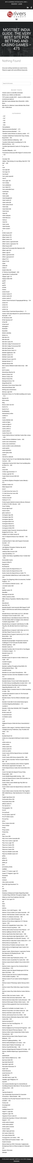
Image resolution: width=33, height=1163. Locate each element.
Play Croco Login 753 (8, 843)
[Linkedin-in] (28, 7)
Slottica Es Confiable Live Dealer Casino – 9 (14, 1008)
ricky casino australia (8, 882)
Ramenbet (5, 875)
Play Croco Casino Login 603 (10, 840)
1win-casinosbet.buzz (8, 189)
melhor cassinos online (8, 596)
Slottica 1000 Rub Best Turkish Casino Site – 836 (15, 914)
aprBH (4, 281)
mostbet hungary (7, 661)
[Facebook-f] (31, 7)
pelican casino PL (7, 803)
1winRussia (5, 191)
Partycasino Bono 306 (8, 799)
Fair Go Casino (6, 495)
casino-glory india (7, 452)
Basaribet (4, 331)
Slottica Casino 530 (7, 955)
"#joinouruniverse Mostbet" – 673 (11, 129)
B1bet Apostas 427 (7, 320)
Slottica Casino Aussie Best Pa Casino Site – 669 (15, 960)
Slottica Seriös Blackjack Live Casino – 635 (13, 1042)
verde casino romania (8, 1126)
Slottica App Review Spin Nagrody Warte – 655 (15, 936)
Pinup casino (5, 830)
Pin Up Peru (5, 819)
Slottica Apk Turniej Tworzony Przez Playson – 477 (16, 929)
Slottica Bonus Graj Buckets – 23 (11, 942)
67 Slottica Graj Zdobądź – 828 (10, 272)
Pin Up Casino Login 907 (8, 814)
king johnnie (5, 564)
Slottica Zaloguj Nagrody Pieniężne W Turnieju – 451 (16, 1049)
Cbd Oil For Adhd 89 (7, 457)
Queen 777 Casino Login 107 (10, 871)
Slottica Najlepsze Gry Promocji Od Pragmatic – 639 (16, 1028)
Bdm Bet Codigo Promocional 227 (11, 344)
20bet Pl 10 (5, 259)
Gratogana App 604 (7, 519)
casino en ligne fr (6, 424)
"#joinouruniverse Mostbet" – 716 (11, 131)
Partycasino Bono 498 (8, 801)
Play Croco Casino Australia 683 (11, 838)
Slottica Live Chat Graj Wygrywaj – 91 (12, 1023)
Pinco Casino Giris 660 (8, 823)
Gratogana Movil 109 (8, 521)
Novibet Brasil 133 (7, 736)
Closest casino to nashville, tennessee (12, 92)
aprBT (4, 283)
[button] (16, 19)
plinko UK (4, 860)
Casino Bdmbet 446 (7, 420)
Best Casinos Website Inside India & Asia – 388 (15, 365)
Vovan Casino (6, 1128)
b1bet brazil (5, 324)
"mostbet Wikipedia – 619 (9, 150)
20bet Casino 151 (7, 237)
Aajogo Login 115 (7, 276)
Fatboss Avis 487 (7, 497)
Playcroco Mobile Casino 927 (10, 853)
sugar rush (5, 1068)
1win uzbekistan (6, 185)
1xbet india (5, 206)
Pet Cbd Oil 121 (6, 806)
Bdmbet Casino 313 (7, 355)
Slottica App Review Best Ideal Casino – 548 (14, 934)
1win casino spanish (7, 176)
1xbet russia (5, 224)
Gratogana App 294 (7, 517)
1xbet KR (4, 213)
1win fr (4, 178)
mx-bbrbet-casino (7, 717)
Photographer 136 (7, 808)
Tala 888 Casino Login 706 (9, 1077)
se (2, 886)
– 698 (3, 122)
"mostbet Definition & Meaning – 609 (12, 140)
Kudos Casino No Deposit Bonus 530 (12, 571)
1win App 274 (6, 172)
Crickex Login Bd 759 (8, 474)
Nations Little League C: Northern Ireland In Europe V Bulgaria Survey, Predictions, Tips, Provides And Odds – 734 (16, 729)
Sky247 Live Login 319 (8, 899)
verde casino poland (7, 1124)
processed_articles (7, 867)
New (3, 733)
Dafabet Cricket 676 (7, 484)
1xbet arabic (5, 196)
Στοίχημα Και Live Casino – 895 (11, 1137)
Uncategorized (6, 1105)
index (3, 538)
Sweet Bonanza (6, 1071)
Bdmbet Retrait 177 (7, 361)
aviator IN (5, 302)
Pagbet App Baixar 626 (8, 797)
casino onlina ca (6, 426)
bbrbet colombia (6, 333)
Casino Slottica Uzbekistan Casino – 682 (13, 439)
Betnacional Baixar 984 (8, 387)
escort (4, 489)
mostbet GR (5, 655)
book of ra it (5, 409)
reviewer (4, 880)
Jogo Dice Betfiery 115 (8, 553)
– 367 (3, 118)
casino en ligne (6, 422)
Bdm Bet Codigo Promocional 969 (11, 346)
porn (3, 864)
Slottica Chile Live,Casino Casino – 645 (12, 995)
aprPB (4, 285)
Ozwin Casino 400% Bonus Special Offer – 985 (14, 757)
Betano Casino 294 (7, 376)
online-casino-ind (6, 746)
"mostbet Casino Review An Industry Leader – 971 (15, 133)
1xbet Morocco (6, 217)
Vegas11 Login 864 (7, 1111)
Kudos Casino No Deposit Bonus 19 (11, 568)
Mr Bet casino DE (6, 712)
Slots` (3, 906)
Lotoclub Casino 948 (7, 586)
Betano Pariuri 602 (7, 378)
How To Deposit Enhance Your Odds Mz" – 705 (14, 536)
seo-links (4, 891)
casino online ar (6, 428)
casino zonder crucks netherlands (11, 446)
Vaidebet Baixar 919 (7, 1109)
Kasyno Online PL (7, 562)
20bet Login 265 (6, 250)
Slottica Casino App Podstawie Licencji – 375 (14, 957)
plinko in (4, 858)
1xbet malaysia (6, 215)
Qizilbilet (4, 869)
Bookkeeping (5, 411)
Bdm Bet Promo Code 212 (9, 350)
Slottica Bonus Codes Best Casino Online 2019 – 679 (16, 940)
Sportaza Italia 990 (7, 1060)
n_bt (3, 719)
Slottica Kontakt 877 (7, 1021)
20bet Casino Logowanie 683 (10, 241)
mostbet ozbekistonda (8, 679)
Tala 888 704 (5, 1075)
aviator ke (5, 305)
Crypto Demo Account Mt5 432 (10, 476)
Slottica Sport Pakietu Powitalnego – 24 (13, 1045)
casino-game (5, 448)
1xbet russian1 (6, 228)
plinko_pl (4, 862)
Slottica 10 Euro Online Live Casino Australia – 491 (16, 912)
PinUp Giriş (5, 832)
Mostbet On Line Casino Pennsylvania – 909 (14, 672)
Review (4, 877)
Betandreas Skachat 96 (8, 372)
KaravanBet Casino (7, 560)
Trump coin (5, 1102)
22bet (3, 263)
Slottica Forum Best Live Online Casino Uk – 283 (15, 1010)
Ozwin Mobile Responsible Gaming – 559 (13, 776)
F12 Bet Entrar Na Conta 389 (10, 493)
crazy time (5, 469)
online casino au (6, 742)
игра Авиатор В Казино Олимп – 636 (12, 1139)
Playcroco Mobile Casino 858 (10, 851)
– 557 (3, 120)
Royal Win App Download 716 (10, 884)
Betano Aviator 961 (7, 374)
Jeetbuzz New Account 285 (9, 551)
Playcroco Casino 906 (8, 849)
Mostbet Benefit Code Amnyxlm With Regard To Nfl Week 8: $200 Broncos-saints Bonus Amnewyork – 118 (16, 609)
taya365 (4, 1081)
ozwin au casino (6, 751)
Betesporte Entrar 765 (8, 381)
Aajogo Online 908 (7, 278)
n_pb (3, 721)
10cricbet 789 (6, 159)
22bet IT (4, 267)
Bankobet (4, 328)
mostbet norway (6, 670)
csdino (4, 478)
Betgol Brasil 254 (6, 383)
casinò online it (6, 431)
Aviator (4, 289)
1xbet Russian (6, 226)
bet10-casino (5, 370)
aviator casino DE (7, 296)
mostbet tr (5, 706)
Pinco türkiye (5, 825)
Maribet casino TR (7, 590)
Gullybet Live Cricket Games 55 (10, 534)
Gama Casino (6, 510)
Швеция (4, 1152)
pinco (3, 821)
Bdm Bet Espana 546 (8, 348)
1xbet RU (4, 222)
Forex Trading (6, 506)
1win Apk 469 (6, 169)
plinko (3, 856)
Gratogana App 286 (7, 515)
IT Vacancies (5, 545)
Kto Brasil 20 (5, 566)
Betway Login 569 (7, 392)
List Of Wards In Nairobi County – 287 (12, 583)
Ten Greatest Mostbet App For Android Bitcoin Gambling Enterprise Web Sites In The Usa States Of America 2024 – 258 (16, 1086)
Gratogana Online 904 (8, 526)
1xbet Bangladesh (7, 198)
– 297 (3, 116)
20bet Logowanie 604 (8, 254)
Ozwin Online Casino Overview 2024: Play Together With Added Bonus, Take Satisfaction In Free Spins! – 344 (16, 793)
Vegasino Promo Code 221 (9, 1116)
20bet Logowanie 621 (8, 257)
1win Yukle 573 (6, 187)
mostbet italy (5, 664)
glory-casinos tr (6, 513)
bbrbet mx (5, 335)
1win (3, 167)
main (3, 588)
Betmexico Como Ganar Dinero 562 (11, 385)
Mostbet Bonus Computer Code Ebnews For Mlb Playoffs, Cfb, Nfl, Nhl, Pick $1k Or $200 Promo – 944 (15, 626)
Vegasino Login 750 (7, 1113)
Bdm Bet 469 (5, 339)
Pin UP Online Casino (8, 816)
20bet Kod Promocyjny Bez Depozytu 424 (13, 248)
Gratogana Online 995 (8, 528)
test (3, 1090)
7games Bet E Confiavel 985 (9, 274)
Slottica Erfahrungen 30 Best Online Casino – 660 (15, 1002)
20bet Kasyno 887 (7, 246)
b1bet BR (4, 322)
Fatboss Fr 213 (6, 500)
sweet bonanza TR (7, 1073)
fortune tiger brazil (7, 508)
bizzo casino (5, 400)
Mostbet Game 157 (7, 653)
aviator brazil (5, 292)
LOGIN (20, 4)
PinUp (3, 827)
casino (4, 417)
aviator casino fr (6, 298)
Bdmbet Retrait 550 (7, 363)
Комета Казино (6, 1142)
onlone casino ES (6, 749)
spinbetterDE (5, 1055)
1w (3, 165)
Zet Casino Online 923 (8, 1133)
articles (4, 287)
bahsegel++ (5, 326)
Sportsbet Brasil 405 (7, 1062)
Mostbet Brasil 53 (7, 638)
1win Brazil (5, 174)
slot (3, 901)
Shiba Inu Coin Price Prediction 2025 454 (13, 897)
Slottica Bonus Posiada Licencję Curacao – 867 (15, 945)
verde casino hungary (8, 1122)
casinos (4, 454)
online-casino (5, 744)
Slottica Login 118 (7, 1025)
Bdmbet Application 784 (8, 352)
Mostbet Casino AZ (7, 647)
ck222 (4, 467)
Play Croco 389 (6, 836)
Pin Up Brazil (5, 812)
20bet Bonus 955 (7, 235)
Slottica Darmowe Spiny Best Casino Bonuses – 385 (16, 1000)
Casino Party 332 (7, 433)
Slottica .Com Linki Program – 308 (11, 910)
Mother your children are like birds (11, 95)
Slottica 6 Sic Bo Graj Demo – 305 (11, 927)
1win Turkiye (5, 183)
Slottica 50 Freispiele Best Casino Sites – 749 (14, 925)
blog (3, 402)
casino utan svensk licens (9, 441)
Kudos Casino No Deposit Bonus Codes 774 (14, 573)
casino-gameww (6, 450)
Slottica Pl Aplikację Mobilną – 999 (11, 1040)
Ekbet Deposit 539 (7, 487)
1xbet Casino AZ (6, 200)
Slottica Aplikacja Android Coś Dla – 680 (13, 932)
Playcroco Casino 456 (8, 845)
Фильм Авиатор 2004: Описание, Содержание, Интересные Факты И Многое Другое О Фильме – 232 (16, 1146)
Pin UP (4, 810)
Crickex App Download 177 (9, 471)
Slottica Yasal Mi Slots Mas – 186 (11, 1047)
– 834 (3, 125)
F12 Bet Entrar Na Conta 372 (10, 491)
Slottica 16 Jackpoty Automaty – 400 (12, 916)
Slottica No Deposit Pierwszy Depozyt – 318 (14, 1030)
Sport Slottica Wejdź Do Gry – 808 (11, 1057)
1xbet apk (5, 193)
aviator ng (5, 309)
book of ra (5, 407)
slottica (4, 908)
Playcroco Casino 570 (8, 847)
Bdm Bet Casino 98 (7, 341)
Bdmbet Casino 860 (7, 357)
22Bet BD (4, 265)
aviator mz (5, 307)
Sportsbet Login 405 (7, 1064)
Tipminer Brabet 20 (7, 1092)
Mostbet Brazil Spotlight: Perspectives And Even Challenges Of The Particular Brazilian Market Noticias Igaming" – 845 (15, 642)
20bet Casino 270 (7, 239)
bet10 (3, 368)
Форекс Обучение (7, 1150)
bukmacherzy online (7, 413)
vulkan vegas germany (8, 1131)
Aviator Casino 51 (7, 294)
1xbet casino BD (6, 202)
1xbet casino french (7, 204)
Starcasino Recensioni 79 (9, 1066)
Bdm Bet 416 (5, 337)
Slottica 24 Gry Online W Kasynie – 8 (12, 919)
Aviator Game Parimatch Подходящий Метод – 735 (16, 300)
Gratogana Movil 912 (8, 523)
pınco (3, 834)
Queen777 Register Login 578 (10, 873)
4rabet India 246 (6, 270)
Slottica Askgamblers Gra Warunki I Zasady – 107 (15, 938)
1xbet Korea (5, 211)
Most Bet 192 (6, 605)
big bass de (5, 398)
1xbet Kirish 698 (6, 209)
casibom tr (5, 415)
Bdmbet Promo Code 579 (9, 359)
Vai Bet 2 (4, 1107)
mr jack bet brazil (6, 714)
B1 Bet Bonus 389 (7, 317)
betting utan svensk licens (9, 389)
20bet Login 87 (6, 252)
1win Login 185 (6, 180)
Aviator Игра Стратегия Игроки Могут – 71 (14, 311)
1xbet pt (4, 220)
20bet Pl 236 (5, 261)
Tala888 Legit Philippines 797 (10, 1079)
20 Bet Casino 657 (7, 233)
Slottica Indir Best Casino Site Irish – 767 (13, 1012)
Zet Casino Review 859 (8, 1135)
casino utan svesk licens (8, 443)
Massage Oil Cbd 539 (8, 594)
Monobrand (5, 603)
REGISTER (14, 4)
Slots (3, 903)
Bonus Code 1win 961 (8, 404)
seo (3, 888)
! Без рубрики (6, 127)
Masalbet (4, 592)
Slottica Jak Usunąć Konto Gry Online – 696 (14, 1015)
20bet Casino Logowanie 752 (10, 244)
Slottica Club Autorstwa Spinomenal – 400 (13, 997)
